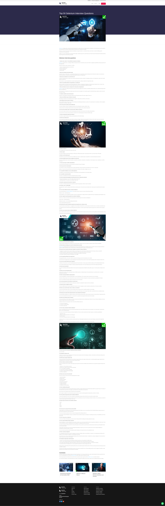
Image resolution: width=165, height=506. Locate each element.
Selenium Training (99, 491)
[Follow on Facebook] (60, 501)
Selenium (60, 48)
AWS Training (86, 489)
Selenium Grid (61, 246)
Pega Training (86, 488)
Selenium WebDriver (70, 191)
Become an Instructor (103, 0)
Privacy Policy (74, 494)
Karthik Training (74, 455)
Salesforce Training (99, 488)
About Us (73, 488)
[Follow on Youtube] (63, 501)
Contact (73, 491)
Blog (99, 3)
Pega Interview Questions (100, 494)
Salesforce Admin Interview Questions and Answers (98, 475)
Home (92, 3)
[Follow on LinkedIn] (61, 501)
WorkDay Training (99, 492)
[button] (162, 503)
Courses (95, 3)
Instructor (73, 492)
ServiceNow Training (99, 489)
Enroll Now (103, 3)
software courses (90, 456)
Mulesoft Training (87, 492)
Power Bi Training (87, 494)
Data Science (86, 491)
